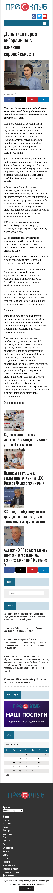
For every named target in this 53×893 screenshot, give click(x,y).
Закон (5, 827)
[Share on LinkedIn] (43, 99)
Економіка (7, 823)
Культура (6, 830)
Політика (6, 840)
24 (32, 767)
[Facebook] (34, 16)
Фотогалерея (8, 875)
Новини (6, 820)
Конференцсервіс (10, 868)
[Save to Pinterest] (32, 99)
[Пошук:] (26, 592)
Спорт (5, 844)
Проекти (6, 861)
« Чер (6, 774)
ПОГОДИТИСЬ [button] (26, 888)
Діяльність (7, 854)
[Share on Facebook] (9, 99)
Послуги (6, 858)
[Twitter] (39, 16)
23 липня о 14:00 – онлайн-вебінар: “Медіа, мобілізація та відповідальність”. (23, 629)
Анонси (10, 605)
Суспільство (8, 847)
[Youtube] (45, 16)
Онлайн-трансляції (11, 872)
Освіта (5, 837)
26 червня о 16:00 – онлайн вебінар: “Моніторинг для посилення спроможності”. (25, 681)
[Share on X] (20, 99)
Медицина (7, 834)
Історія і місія (9, 865)
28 (14, 771)
